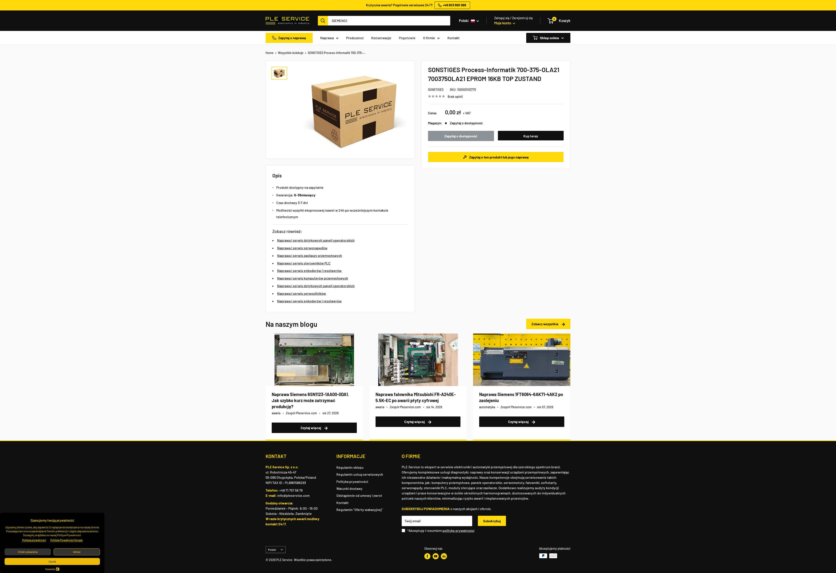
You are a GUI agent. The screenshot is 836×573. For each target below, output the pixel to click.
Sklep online (549, 38)
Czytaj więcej (311, 428)
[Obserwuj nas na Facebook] (427, 556)
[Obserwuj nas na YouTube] (436, 556)
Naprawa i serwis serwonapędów (302, 248)
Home (270, 53)
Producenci (355, 38)
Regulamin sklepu (350, 467)
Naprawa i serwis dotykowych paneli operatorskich (316, 240)
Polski (272, 549)
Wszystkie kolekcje (290, 53)
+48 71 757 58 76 (291, 490)
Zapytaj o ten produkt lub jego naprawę (499, 157)
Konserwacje (381, 38)
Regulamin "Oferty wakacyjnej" (359, 509)
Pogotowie (407, 38)
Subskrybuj (492, 521)
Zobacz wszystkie (545, 324)
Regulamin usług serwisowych (359, 474)
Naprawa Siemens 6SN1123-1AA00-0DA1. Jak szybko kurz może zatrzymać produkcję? (310, 400)
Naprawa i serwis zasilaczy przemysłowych (309, 255)
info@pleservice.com (293, 495)
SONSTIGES (435, 89)
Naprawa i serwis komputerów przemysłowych (312, 278)
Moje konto (503, 23)
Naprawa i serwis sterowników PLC (303, 263)
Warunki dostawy (349, 488)
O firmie (429, 38)
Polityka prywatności (352, 481)
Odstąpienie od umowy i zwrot (359, 495)
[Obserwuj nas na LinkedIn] (444, 556)
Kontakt (453, 38)
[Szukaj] (323, 20)
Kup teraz (530, 136)
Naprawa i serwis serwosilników (301, 293)
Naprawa (327, 38)
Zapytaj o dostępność (460, 136)
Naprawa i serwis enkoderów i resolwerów (309, 270)
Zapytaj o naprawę (292, 38)
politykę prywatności (458, 530)
